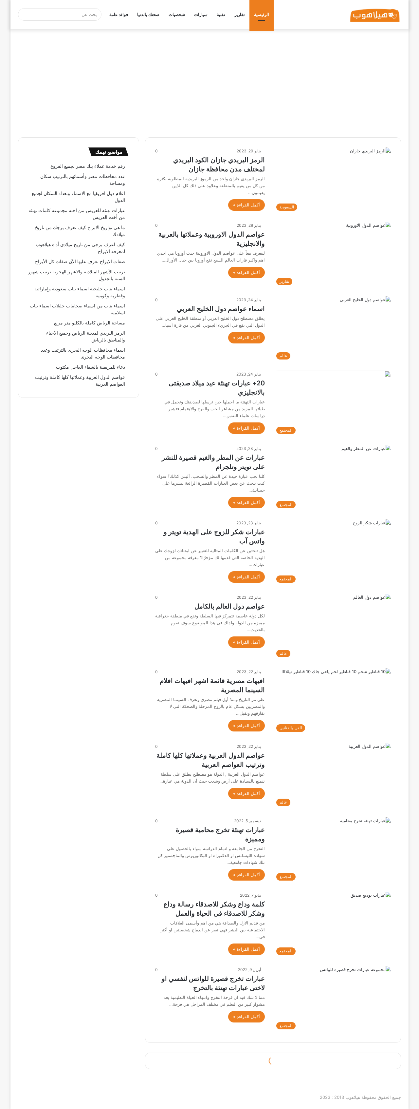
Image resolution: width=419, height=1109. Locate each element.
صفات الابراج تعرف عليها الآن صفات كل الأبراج (80, 261)
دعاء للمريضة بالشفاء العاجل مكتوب (90, 367)
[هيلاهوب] (375, 15)
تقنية (221, 14)
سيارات (201, 14)
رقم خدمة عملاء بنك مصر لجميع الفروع (87, 166)
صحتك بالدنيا (148, 14)
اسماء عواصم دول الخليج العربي (221, 309)
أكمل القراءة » (246, 204)
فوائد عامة (118, 14)
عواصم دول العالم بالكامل (229, 606)
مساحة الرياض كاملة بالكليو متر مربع (89, 322)
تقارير (239, 14)
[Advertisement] (209, 81)
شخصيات (177, 14)
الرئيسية (261, 14)
